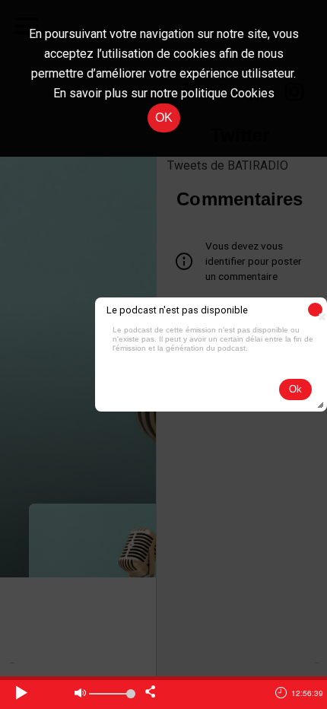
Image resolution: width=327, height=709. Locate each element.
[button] (315, 309)
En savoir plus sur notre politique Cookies (164, 93)
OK (164, 117)
